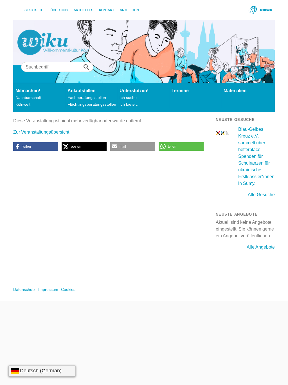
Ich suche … (131, 97)
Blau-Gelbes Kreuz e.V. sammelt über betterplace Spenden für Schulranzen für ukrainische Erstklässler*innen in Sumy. (256, 156)
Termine (180, 90)
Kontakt (106, 9)
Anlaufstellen (82, 90)
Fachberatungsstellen (87, 97)
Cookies (68, 289)
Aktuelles (83, 9)
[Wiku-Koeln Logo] (57, 42)
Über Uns (59, 9)
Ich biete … (130, 104)
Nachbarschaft (28, 97)
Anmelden (129, 9)
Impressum (48, 289)
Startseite (34, 9)
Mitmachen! (27, 90)
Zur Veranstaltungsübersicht (41, 132)
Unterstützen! (134, 90)
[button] (35, 146)
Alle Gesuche (261, 194)
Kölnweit (22, 104)
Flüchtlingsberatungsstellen (92, 104)
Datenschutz (24, 289)
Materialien (235, 90)
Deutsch (265, 9)
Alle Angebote (261, 247)
